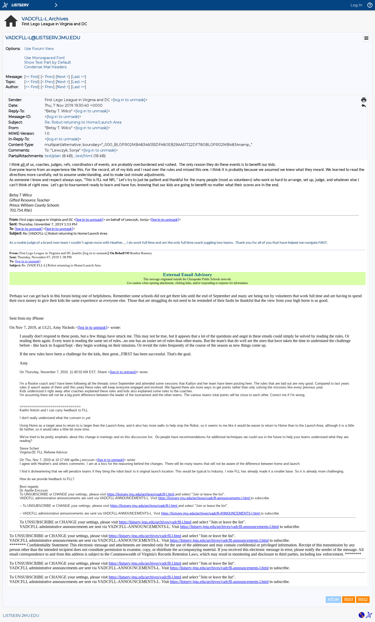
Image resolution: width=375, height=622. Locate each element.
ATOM (333, 599)
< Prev (47, 76)
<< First (32, 76)
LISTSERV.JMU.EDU (21, 615)
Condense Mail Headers (45, 67)
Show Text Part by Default (47, 62)
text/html (84, 156)
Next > (63, 76)
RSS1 (348, 599)
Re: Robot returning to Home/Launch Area (83, 122)
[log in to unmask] (129, 100)
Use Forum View (39, 48)
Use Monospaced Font (44, 58)
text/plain (53, 156)
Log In (356, 5)
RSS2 (363, 599)
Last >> (78, 76)
